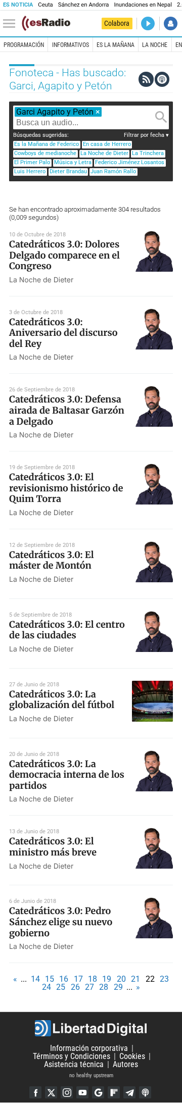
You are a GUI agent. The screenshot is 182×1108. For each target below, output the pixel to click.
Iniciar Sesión (170, 23)
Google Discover (98, 1092)
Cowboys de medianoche (45, 153)
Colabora (116, 23)
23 (164, 979)
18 (92, 979)
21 (135, 979)
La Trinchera (148, 153)
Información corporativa (89, 1048)
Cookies (132, 1056)
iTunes (145, 1092)
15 (49, 979)
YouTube (82, 1092)
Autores (125, 1064)
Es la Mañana (115, 44)
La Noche (154, 44)
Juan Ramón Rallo (113, 171)
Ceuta (45, 5)
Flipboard (114, 1092)
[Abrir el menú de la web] (11, 23)
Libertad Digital (91, 1028)
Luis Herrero (30, 171)
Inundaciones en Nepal (143, 5)
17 (78, 979)
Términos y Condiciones (71, 1056)
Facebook (35, 1092)
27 (89, 987)
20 (121, 979)
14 (35, 979)
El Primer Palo (32, 162)
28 (103, 987)
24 (46, 987)
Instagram (67, 1092)
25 (60, 987)
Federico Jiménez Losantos (129, 162)
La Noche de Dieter (104, 153)
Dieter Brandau (68, 171)
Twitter (51, 1092)
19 (106, 979)
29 (118, 987)
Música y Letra (73, 162)
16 (63, 979)
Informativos (70, 44)
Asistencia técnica (74, 1064)
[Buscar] (161, 117)
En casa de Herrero (107, 144)
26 (75, 987)
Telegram (129, 1092)
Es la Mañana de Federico (46, 144)
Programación (24, 44)
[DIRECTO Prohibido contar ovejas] (148, 23)
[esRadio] (46, 23)
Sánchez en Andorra (83, 5)
